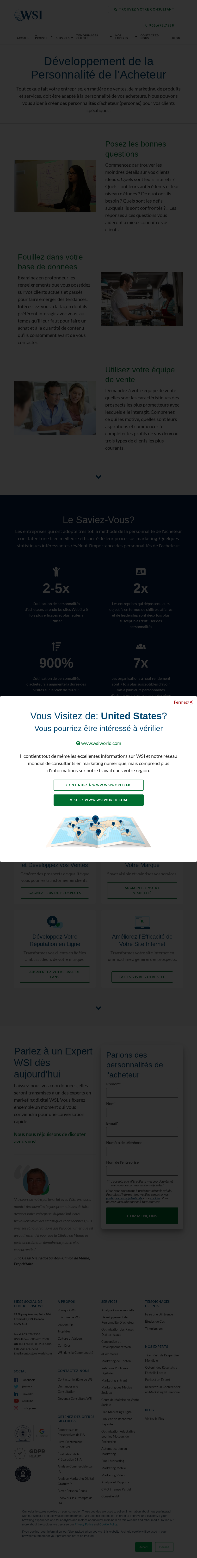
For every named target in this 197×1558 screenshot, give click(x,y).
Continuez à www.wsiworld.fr (98, 785)
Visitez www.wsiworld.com (98, 800)
